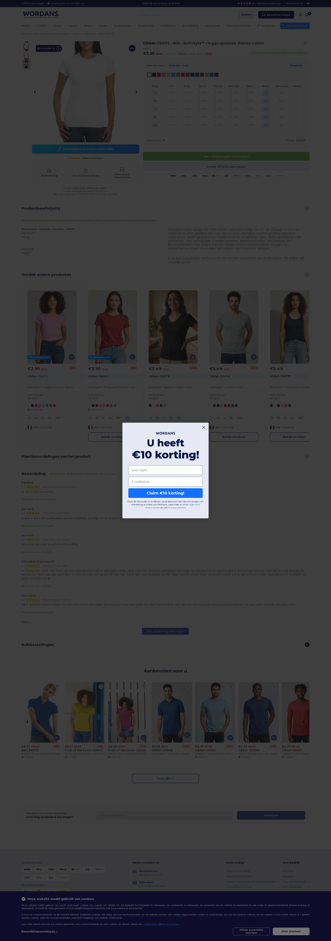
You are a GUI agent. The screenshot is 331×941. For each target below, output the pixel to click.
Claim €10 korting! (165, 493)
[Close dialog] (203, 427)
